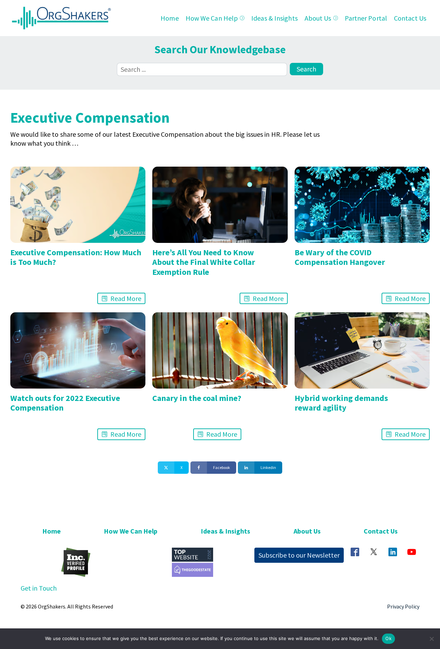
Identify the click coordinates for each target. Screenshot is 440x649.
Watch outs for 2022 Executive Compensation (65, 403)
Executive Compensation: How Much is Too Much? (75, 257)
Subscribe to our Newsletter (299, 555)
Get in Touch (39, 588)
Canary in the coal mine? (196, 398)
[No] (431, 638)
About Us (318, 18)
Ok (388, 638)
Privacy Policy (403, 606)
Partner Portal (366, 18)
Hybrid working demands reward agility (341, 403)
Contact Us (410, 18)
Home (169, 18)
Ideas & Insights (274, 18)
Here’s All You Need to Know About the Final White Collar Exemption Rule (203, 262)
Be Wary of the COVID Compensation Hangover (340, 257)
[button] (121, 298)
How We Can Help (212, 18)
